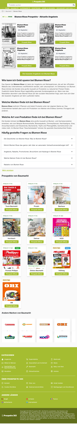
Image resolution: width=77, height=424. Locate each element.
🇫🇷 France (54, 399)
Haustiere (7, 371)
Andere (56, 371)
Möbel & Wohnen (48, 8)
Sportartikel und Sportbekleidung (10, 367)
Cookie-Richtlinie (10, 387)
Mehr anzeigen (7, 170)
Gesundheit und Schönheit (38, 363)
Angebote (14, 8)
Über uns (32, 383)
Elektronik (36, 8)
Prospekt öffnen (27, 42)
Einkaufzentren (34, 371)
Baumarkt (8, 11)
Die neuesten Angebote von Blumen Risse (38, 74)
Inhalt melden (58, 383)
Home (7, 8)
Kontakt (7, 383)
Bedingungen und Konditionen (64, 387)
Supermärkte (25, 8)
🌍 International (31, 402)
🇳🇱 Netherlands (7, 402)
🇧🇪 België (5, 399)
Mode (55, 363)
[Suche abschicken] (73, 5)
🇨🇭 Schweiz (30, 399)
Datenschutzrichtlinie (36, 387)
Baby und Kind (59, 366)
